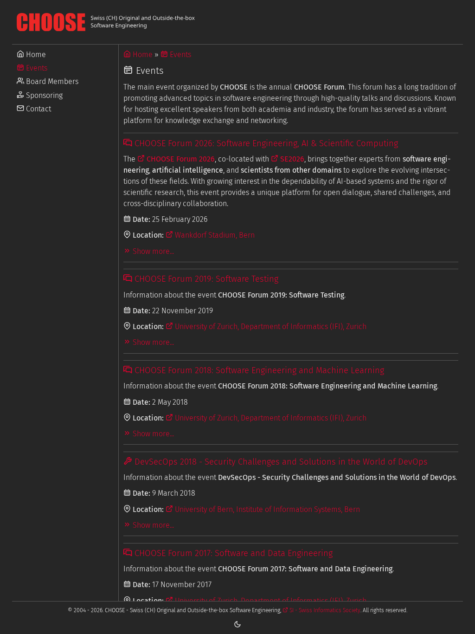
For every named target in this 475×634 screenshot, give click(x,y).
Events (35, 68)
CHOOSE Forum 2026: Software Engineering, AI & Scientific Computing (265, 143)
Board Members (51, 81)
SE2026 (291, 159)
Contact (37, 108)
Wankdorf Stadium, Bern (214, 235)
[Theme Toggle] (237, 624)
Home (35, 54)
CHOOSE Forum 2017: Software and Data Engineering (232, 553)
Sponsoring (43, 95)
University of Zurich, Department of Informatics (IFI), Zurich (269, 326)
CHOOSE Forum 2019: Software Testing (205, 279)
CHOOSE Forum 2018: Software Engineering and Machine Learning (258, 370)
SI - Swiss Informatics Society (324, 610)
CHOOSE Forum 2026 (180, 159)
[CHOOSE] (237, 22)
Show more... (152, 251)
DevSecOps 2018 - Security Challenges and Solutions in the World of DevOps (279, 462)
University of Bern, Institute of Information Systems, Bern (266, 509)
